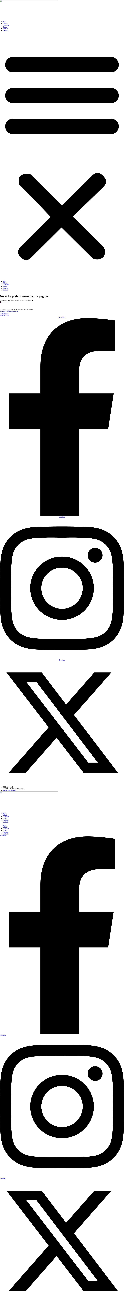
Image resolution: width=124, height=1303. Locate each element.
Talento (5, 23)
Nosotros (5, 28)
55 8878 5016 (4, 315)
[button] (62, 155)
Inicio (4, 21)
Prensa (5, 27)
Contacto (5, 30)
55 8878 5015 (4, 314)
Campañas (6, 25)
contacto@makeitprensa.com (9, 311)
